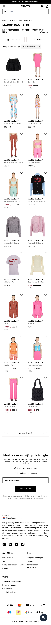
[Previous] (7, 433)
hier (20, 498)
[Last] (47, 433)
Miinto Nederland (12, 518)
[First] (3, 433)
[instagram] (4, 544)
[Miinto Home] (25, 6)
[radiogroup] (25, 470)
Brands (12, 20)
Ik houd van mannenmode (27, 473)
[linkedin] (10, 544)
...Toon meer (44, 32)
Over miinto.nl (7, 558)
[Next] (43, 433)
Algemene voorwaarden (11, 581)
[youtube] (17, 544)
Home (4, 20)
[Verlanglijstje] (42, 6)
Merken (5, 568)
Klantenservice (32, 561)
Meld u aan (26, 489)
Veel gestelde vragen (34, 558)
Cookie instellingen (9, 592)
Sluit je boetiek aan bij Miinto (13, 565)
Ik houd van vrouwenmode (27, 468)
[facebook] (23, 544)
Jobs (4, 561)
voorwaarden (20, 496)
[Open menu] (4, 6)
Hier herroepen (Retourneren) (32, 566)
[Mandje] (47, 6)
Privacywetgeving (9, 585)
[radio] (15, 468)
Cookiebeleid (7, 588)
